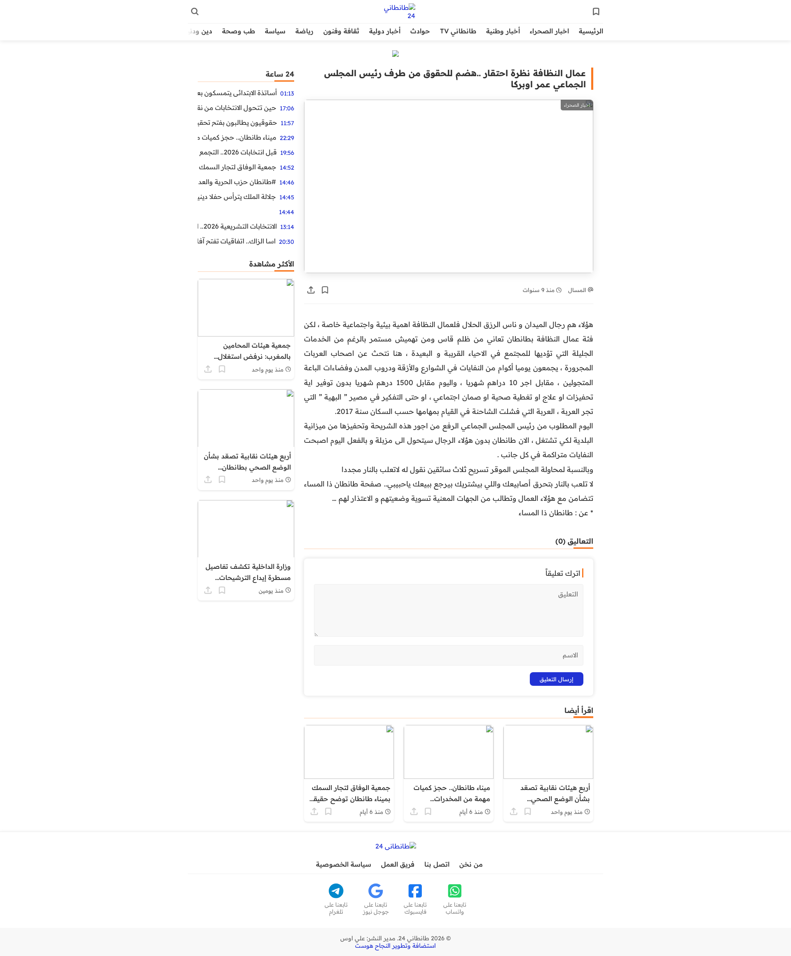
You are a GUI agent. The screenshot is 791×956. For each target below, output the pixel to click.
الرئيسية (591, 31)
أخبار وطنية (503, 31)
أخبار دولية (384, 31)
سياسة (275, 31)
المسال (578, 289)
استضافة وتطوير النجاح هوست (395, 945)
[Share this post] (311, 290)
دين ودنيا (198, 31)
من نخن (471, 864)
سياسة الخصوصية (343, 864)
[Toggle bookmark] (325, 290)
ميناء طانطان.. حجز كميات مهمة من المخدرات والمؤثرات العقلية (237, 137)
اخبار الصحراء (549, 31)
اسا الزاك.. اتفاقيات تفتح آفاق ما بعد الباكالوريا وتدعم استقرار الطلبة (237, 241)
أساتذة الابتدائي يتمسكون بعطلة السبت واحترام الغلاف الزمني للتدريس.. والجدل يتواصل (237, 93)
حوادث (420, 31)
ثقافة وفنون (341, 31)
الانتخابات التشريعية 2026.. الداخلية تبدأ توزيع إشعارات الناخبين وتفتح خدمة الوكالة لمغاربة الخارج (237, 226)
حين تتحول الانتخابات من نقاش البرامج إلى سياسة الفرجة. (237, 107)
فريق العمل (397, 864)
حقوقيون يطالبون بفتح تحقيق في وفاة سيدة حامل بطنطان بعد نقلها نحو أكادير (237, 122)
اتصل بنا (436, 864)
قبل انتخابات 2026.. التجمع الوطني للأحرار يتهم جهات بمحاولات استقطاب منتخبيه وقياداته (237, 152)
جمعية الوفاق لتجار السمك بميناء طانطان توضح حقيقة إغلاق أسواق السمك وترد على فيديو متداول (237, 167)
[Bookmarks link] (596, 12)
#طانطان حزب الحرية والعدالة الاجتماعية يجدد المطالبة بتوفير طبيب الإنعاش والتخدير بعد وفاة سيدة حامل (237, 182)
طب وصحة (238, 31)
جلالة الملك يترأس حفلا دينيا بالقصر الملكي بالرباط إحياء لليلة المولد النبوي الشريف (237, 196)
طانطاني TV (458, 31)
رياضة (304, 31)
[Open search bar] (195, 12)
